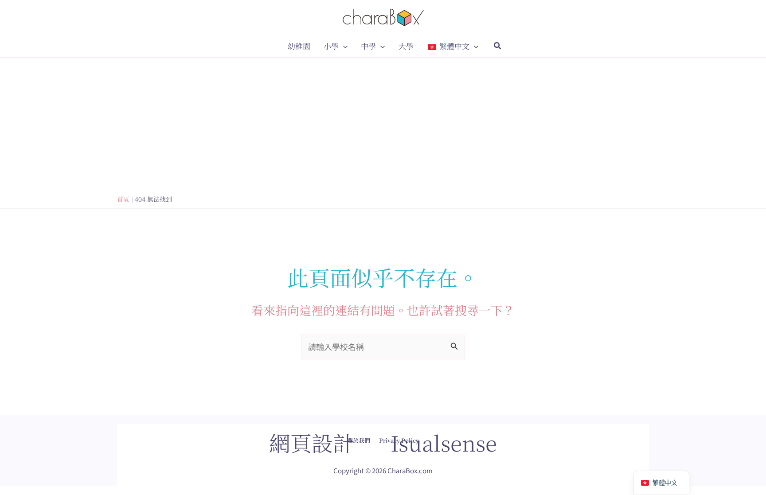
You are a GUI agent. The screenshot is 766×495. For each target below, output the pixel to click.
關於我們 (358, 440)
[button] (343, 46)
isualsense (444, 442)
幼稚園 (299, 45)
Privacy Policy (399, 440)
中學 (368, 45)
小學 (331, 45)
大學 (406, 45)
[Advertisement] (383, 124)
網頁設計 (311, 442)
